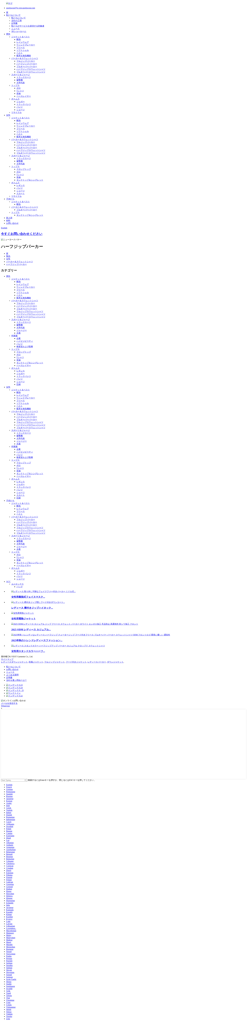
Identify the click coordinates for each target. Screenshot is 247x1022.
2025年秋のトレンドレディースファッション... (36, 640)
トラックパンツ (23, 104)
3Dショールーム (18, 31)
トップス (15, 85)
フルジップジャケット (54, 662)
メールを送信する (9, 703)
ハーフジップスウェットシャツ (30, 69)
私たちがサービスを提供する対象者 (27, 26)
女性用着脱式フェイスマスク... (28, 596)
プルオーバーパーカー (26, 66)
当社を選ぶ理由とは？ (16, 680)
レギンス (20, 185)
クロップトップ (23, 169)
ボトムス (15, 99)
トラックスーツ (23, 77)
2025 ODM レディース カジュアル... (31, 629)
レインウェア (22, 42)
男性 (8, 34)
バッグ (19, 587)
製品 (8, 256)
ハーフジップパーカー (26, 64)
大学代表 (20, 83)
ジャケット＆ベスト (20, 37)
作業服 (14, 336)
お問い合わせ (12, 223)
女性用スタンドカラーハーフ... (28, 651)
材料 (8, 220)
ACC (8, 581)
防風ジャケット (36, 662)
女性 (8, 115)
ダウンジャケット (115, 662)
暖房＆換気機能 (23, 56)
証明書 (14, 23)
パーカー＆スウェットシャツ (24, 58)
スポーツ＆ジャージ (20, 74)
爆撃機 (19, 80)
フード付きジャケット (76, 662)
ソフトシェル (22, 50)
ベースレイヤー (23, 96)
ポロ (18, 88)
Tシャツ (20, 91)
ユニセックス (17, 584)
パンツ (19, 107)
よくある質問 (12, 675)
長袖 (18, 93)
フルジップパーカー (25, 61)
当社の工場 (16, 20)
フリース (20, 47)
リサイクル (16, 112)
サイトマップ (7, 659)
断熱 (18, 39)
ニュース (15, 29)
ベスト (19, 53)
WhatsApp (5, 706)
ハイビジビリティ (24, 341)
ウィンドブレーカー (25, 45)
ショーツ (20, 110)
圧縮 (18, 384)
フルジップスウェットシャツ (29, 311)
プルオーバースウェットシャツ (30, 72)
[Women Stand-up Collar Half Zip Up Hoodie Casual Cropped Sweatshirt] (58, 646)
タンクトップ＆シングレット (29, 180)
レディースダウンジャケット (14, 662)
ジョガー (20, 102)
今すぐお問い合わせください (21, 233)
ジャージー (21, 330)
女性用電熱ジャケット (23, 618)
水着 (18, 333)
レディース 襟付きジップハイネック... (32, 607)
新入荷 (9, 218)
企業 (18, 338)
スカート (20, 193)
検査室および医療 (24, 346)
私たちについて (13, 15)
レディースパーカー (96, 662)
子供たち (10, 199)
